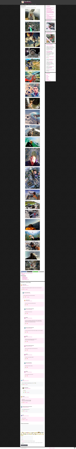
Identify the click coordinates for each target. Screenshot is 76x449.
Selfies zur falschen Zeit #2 (25, 279)
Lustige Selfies (24, 276)
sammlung (29, 273)
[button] (54, 4)
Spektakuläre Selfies (24, 277)
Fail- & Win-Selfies (24, 278)
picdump (26, 273)
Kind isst (50, 46)
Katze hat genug (50, 69)
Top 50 (29, 4)
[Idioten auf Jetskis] (50, 30)
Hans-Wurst (47, 76)
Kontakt (35, 4)
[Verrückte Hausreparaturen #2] (50, 42)
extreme (24, 273)
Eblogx (47, 75)
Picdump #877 (51, 59)
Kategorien (25, 4)
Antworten (26, 289)
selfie (30, 273)
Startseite (22, 4)
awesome (22, 273)
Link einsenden (32, 4)
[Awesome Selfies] (32, 14)
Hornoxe (47, 78)
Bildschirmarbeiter (48, 80)
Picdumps (47, 79)
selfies (31, 273)
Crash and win (22, 274)
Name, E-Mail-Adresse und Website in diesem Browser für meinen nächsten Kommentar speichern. (32, 443)
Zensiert (47, 77)
